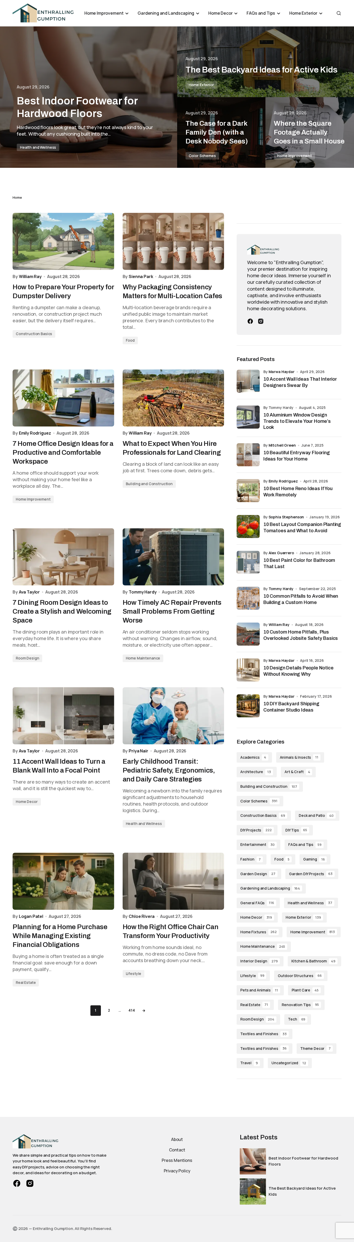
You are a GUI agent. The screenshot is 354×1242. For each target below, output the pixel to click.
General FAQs (257, 902)
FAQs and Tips (305, 844)
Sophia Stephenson (286, 516)
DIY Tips (296, 830)
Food (130, 340)
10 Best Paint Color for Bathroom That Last (299, 563)
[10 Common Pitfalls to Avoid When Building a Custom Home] (248, 598)
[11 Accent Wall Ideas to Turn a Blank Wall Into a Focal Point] (63, 715)
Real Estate (26, 982)
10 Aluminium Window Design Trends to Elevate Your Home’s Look (297, 421)
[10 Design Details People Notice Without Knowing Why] (248, 669)
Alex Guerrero (281, 552)
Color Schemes (202, 155)
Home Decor (27, 801)
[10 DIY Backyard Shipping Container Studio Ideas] (248, 705)
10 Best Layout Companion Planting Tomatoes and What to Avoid (302, 527)
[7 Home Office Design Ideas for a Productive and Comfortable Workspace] (63, 397)
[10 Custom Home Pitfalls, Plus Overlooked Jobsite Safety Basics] (248, 634)
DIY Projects (256, 830)
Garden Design (257, 873)
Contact (177, 1150)
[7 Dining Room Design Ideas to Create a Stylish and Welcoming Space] (63, 556)
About (177, 1139)
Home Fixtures (258, 931)
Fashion (250, 859)
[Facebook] (250, 321)
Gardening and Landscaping (270, 888)
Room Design (27, 658)
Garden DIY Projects (311, 873)
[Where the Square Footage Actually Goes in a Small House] (309, 132)
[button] (339, 13)
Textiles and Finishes (263, 1033)
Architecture (255, 771)
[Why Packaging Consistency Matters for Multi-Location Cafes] (173, 241)
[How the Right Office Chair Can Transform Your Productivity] (173, 881)
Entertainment (257, 844)
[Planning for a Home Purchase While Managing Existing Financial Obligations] (63, 881)
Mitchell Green (282, 445)
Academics (253, 757)
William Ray (279, 624)
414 (131, 1010)
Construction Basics (34, 333)
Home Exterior (201, 84)
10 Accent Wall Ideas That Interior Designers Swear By (300, 382)
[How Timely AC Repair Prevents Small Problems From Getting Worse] (173, 556)
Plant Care (305, 990)
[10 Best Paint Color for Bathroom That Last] (248, 562)
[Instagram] (260, 321)
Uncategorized (288, 1062)
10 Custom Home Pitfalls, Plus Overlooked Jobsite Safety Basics (300, 635)
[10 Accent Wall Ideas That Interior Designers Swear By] (248, 381)
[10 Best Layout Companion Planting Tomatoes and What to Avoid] (248, 526)
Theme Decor (315, 1048)
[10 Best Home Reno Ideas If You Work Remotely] (248, 490)
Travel (249, 1062)
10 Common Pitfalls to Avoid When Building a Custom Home (300, 599)
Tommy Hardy (281, 588)
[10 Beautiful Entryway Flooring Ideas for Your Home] (248, 454)
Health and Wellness (38, 147)
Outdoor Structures (300, 975)
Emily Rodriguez (283, 481)
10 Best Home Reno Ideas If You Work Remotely (298, 491)
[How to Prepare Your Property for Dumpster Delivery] (63, 241)
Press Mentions (177, 1160)
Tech (296, 1019)
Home (17, 197)
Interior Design (259, 960)
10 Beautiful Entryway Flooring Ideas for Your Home (296, 455)
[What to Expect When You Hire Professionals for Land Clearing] (173, 397)
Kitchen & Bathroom (313, 960)
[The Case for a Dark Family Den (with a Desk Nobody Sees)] (221, 132)
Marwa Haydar (282, 371)
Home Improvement (294, 155)
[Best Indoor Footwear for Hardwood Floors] (88, 97)
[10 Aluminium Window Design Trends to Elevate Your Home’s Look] (248, 417)
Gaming (314, 859)
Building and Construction (149, 483)
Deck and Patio (316, 815)
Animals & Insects (299, 757)
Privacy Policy (177, 1171)
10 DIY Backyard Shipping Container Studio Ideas (291, 706)
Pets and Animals (259, 990)
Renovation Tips (300, 1004)
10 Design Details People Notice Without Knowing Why (298, 671)
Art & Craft (297, 771)
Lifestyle (133, 973)
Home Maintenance (143, 658)
